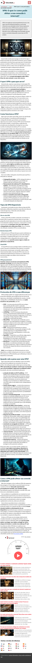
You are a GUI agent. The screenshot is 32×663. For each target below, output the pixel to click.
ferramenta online (18, 533)
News (10, 6)
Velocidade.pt (4, 6)
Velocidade (10, 3)
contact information (13, 655)
